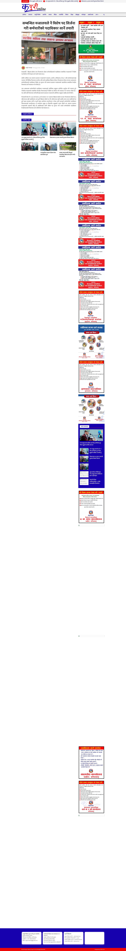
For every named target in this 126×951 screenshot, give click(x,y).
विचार (66, 15)
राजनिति (61, 15)
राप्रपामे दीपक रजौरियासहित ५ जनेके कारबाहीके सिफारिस (95, 481)
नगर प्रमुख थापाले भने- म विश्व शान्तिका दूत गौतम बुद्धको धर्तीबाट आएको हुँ (39, 1)
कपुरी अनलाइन (29, 68)
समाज (50, 15)
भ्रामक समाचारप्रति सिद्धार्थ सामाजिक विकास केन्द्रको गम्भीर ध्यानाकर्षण (67, 155)
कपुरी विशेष (37, 15)
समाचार (30, 15)
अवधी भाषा (90, 15)
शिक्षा (72, 15)
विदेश (55, 15)
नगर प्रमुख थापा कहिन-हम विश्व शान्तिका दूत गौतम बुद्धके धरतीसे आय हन (90, 444)
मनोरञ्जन (84, 15)
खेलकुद (77, 15)
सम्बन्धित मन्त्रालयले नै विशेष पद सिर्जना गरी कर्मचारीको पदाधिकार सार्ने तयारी (48, 25)
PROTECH (102, 949)
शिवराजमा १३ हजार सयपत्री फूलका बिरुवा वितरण (70, 1)
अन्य (97, 15)
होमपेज (24, 15)
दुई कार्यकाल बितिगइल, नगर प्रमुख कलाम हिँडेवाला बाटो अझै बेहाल (102, 1)
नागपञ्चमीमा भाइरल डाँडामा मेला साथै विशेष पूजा (48, 154)
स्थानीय (44, 15)
